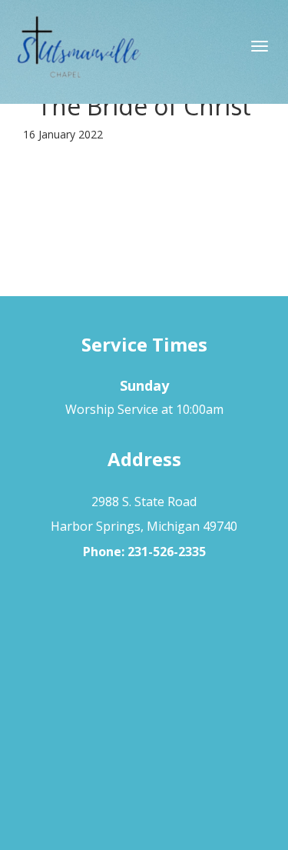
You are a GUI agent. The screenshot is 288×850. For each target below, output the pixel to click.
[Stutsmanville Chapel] (144, 50)
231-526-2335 (166, 551)
